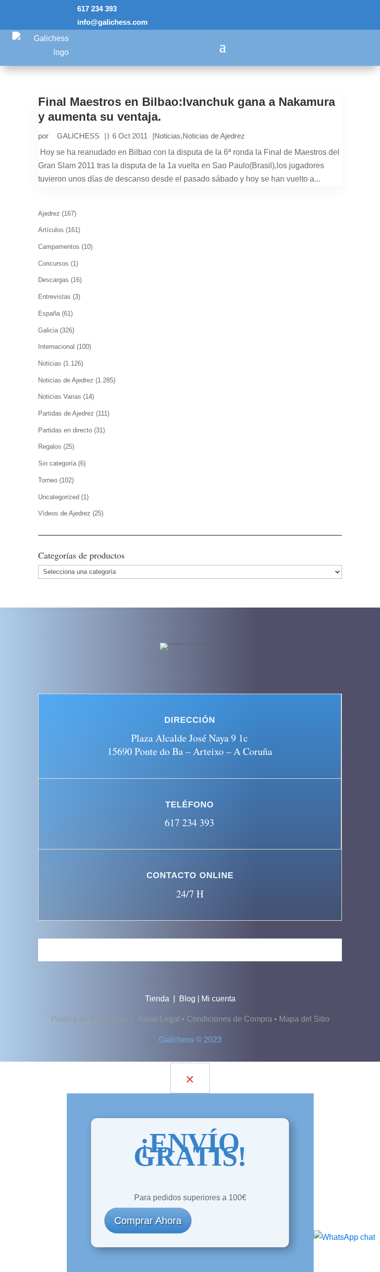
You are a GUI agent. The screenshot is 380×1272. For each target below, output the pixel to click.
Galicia (48, 330)
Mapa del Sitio (304, 1019)
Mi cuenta (218, 998)
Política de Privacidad (90, 1019)
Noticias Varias (59, 396)
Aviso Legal (159, 1019)
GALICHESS (78, 136)
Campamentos (59, 246)
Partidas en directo (65, 430)
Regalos (49, 446)
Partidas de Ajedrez (66, 413)
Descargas (53, 279)
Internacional (56, 346)
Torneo (47, 480)
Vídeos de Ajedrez (64, 513)
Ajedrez (49, 213)
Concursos (53, 263)
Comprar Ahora (148, 1220)
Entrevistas (54, 296)
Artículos (51, 230)
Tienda (158, 998)
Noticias (167, 136)
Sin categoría (57, 463)
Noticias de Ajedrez (214, 136)
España (49, 313)
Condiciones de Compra (229, 1019)
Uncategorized (58, 497)
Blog (187, 998)
